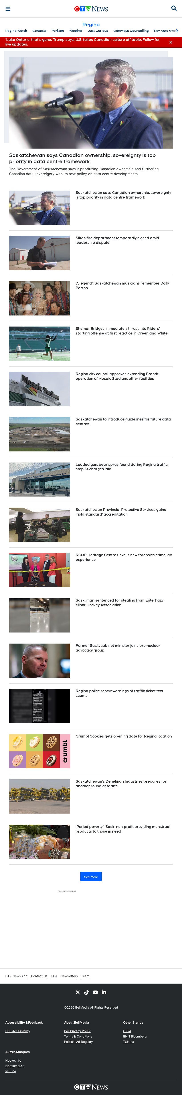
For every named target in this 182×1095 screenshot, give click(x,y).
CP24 (127, 1031)
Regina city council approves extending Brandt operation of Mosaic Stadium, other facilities (117, 376)
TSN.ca (128, 1041)
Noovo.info (13, 1060)
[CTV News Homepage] (91, 8)
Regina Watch (16, 30)
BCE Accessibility (17, 1031)
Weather (76, 30)
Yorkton (58, 30)
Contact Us (39, 976)
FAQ (54, 976)
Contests (39, 30)
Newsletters (69, 976)
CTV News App (16, 976)
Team (85, 976)
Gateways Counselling (131, 30)
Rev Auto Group (166, 30)
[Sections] (8, 8)
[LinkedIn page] (104, 992)
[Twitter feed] (77, 992)
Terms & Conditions (78, 1036)
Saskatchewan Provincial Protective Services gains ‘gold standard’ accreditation (121, 512)
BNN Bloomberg (135, 1036)
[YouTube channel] (95, 992)
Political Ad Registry (78, 1041)
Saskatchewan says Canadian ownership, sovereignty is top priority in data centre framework (123, 195)
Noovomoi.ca (14, 1066)
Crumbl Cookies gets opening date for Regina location (124, 736)
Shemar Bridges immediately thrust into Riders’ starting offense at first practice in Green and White (122, 331)
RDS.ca (10, 1071)
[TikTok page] (86, 992)
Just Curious (98, 30)
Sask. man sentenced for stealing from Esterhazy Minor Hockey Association (119, 602)
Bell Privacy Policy (77, 1031)
